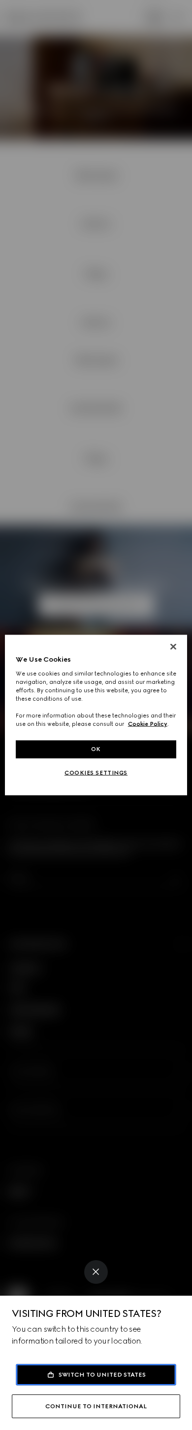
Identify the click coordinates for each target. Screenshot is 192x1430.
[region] (96, 715)
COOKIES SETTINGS (96, 772)
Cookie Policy (147, 723)
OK (96, 749)
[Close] (96, 1272)
